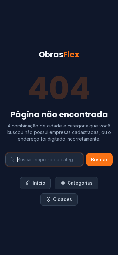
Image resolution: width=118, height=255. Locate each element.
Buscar (99, 159)
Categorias (80, 183)
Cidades (62, 199)
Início (39, 183)
